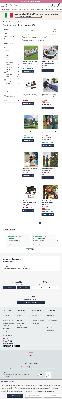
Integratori (40, 9)
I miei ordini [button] (23, 287)
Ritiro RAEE (20, 320)
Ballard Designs (9, 374)
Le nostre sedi (35, 323)
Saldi (3, 9)
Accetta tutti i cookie (15, 395)
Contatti (19, 315)
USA (26, 361)
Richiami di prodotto (22, 318)
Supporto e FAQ (21, 313)
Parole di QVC (6, 315)
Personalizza (52, 395)
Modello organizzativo (37, 325)
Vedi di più (6, 87)
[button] (2, 6)
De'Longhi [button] (34, 37)
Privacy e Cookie (51, 313)
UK (28, 361)
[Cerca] (47, 5)
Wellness (26, 9)
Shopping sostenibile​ (8, 320)
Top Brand (14, 9)
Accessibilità (50, 325)
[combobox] (30, 5)
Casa (46, 9)
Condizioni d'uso (51, 315)
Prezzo (6, 100)
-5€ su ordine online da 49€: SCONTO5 (30, 1)
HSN (4, 374)
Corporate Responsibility (38, 320)
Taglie (4, 318)
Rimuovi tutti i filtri (54, 34)
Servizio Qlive (50, 327)
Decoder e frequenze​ (22, 327)
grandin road (26, 374)
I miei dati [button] (9, 287)
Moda (56, 9)
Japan (36, 361)
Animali (51, 9)
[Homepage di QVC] (3, 22)
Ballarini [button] (40, 40)
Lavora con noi (35, 318)
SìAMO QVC (6, 325)
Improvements (6, 376)
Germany (32, 361)
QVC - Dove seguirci (7, 313)
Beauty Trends (6, 328)
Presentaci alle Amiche (8, 323)
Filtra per (6, 91)
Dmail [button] (26, 37)
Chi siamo (34, 313)
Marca (6, 47)
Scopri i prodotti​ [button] (45, 287)
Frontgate (15, 374)
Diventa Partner (35, 315)
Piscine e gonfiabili (7, 335)
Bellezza (33, 9)
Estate (21, 9)
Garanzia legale (50, 330)
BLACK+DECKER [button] (29, 40)
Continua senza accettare (34, 395)
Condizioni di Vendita (52, 318)
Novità (8, 9)
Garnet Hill (21, 374)
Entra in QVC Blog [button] (31, 302)
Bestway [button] (43, 37)
